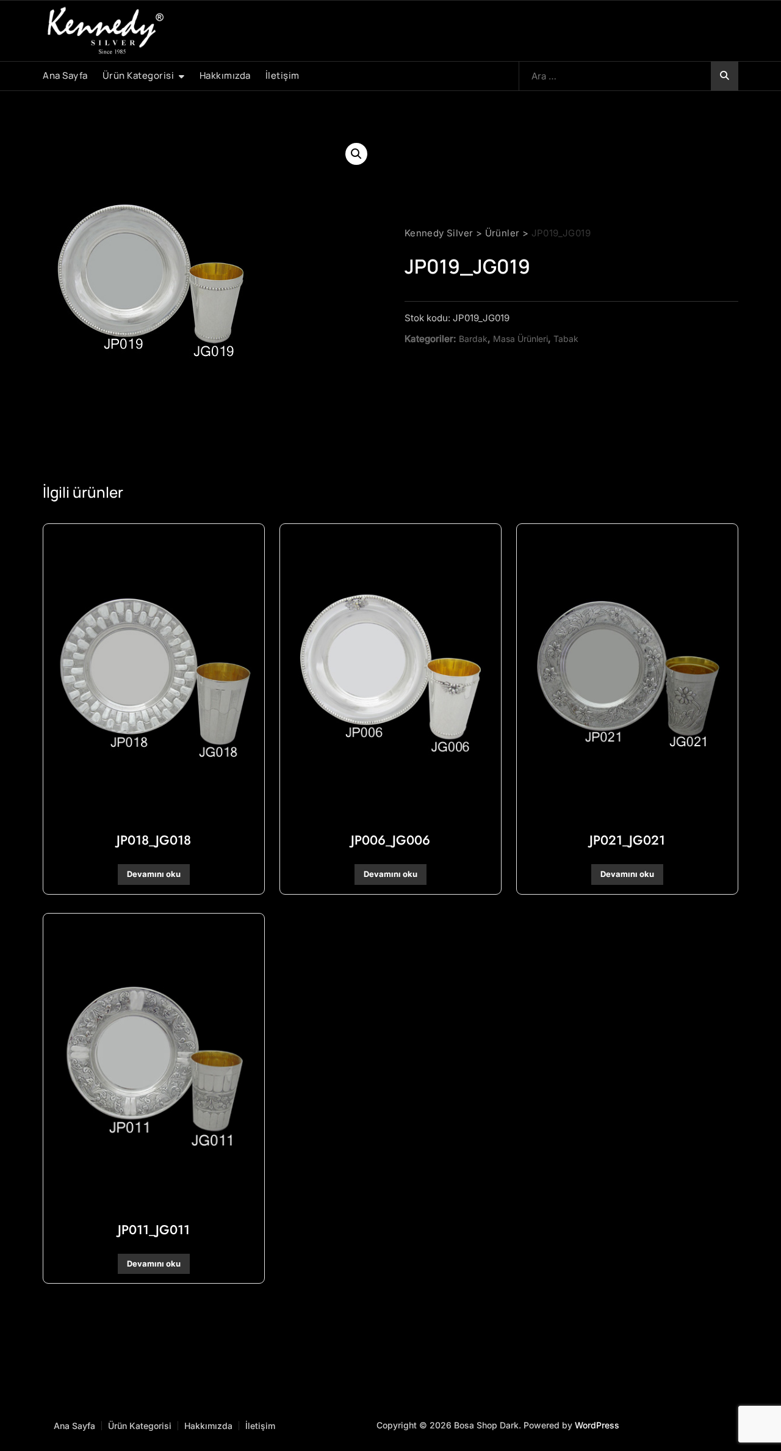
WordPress (597, 1425)
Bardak (473, 338)
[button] (356, 154)
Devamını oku (154, 874)
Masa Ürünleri (520, 338)
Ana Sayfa (65, 75)
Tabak (565, 338)
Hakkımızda (225, 75)
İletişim (282, 75)
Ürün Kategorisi (139, 75)
